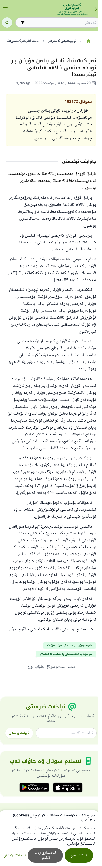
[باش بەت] (88, 41)
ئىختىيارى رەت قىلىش (45, 855)
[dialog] (49, 838)
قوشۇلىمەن (79, 855)
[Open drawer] (5, 9)
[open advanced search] (22, 22)
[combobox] (61, 22)
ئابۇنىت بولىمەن (19, 733)
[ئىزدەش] (7, 22)
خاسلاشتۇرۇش (14, 855)
